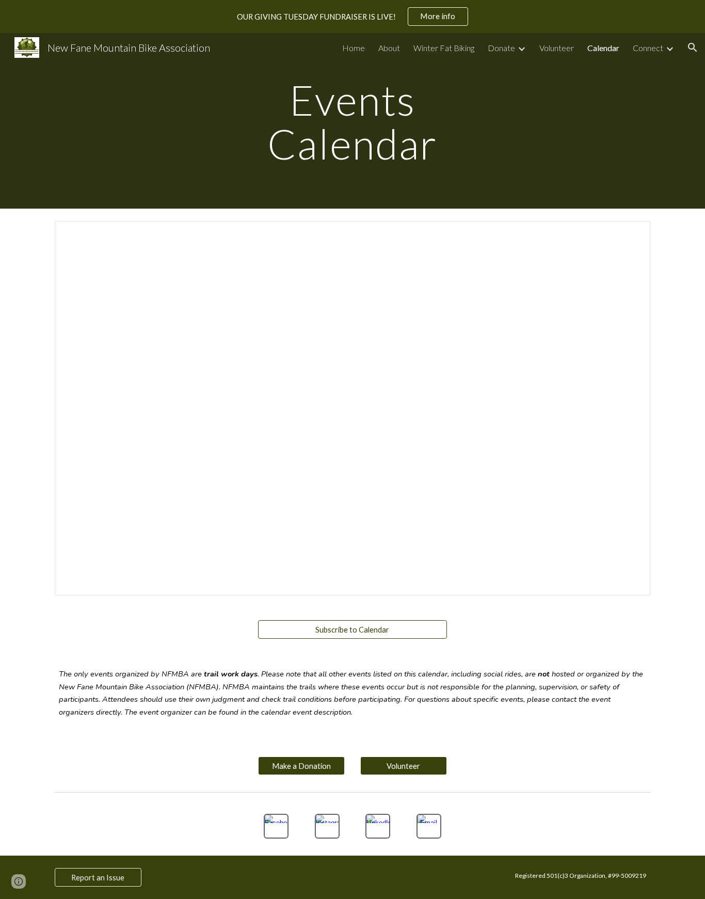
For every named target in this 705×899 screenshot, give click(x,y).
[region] (352, 16)
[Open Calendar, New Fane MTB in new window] (630, 234)
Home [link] (353, 48)
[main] (352, 121)
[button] (692, 47)
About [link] (389, 48)
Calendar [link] (603, 48)
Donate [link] (501, 48)
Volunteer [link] (556, 48)
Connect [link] (648, 48)
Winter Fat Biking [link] (443, 48)
